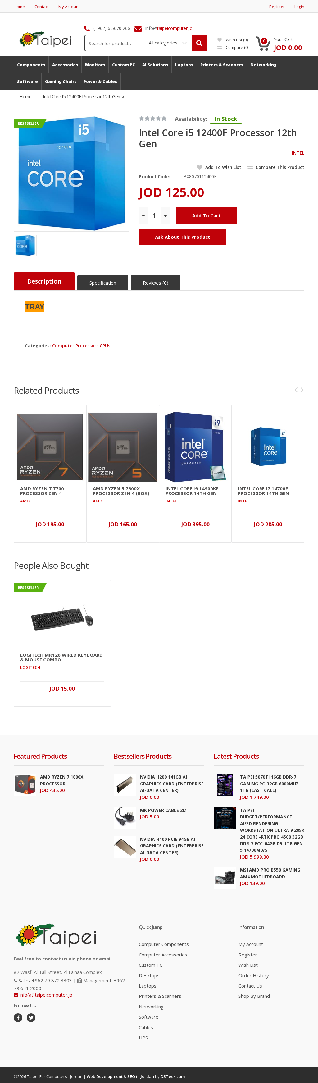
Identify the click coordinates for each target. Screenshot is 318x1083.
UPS (143, 1037)
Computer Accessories (163, 954)
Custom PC (150, 965)
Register (277, 6)
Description (44, 281)
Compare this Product (279, 167)
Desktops (149, 975)
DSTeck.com (173, 1076)
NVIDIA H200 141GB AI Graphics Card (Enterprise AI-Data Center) (172, 783)
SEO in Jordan (140, 1076)
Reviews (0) (155, 283)
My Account (69, 6)
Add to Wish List (222, 167)
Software (148, 1017)
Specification (102, 283)
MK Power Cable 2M (163, 810)
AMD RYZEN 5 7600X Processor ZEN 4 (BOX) (121, 491)
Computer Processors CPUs (81, 346)
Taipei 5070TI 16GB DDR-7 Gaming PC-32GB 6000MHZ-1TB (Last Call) (270, 783)
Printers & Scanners (160, 996)
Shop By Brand (254, 996)
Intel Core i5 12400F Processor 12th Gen (82, 96)
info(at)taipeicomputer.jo (45, 995)
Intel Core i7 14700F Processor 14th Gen (263, 491)
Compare (236, 47)
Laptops (148, 986)
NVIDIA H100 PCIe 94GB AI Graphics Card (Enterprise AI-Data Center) (172, 845)
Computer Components (164, 944)
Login (299, 6)
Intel (298, 153)
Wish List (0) (236, 40)
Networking (151, 1006)
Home (19, 6)
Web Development (105, 1076)
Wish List (248, 965)
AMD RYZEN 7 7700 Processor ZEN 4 (42, 491)
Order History (253, 975)
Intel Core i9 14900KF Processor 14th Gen (192, 491)
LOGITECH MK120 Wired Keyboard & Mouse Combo (61, 657)
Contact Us (250, 986)
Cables (146, 1027)
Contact (41, 6)
